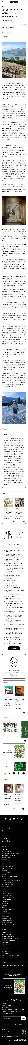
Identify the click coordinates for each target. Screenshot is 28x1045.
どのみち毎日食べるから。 (7, 953)
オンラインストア (21, 1024)
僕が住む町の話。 (5, 903)
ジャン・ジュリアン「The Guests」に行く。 (14, 601)
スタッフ (14, 1024)
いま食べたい (4, 870)
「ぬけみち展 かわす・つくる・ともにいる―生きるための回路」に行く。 (14, 604)
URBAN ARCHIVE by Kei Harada (9, 865)
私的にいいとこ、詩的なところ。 (8, 924)
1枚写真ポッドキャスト (6, 932)
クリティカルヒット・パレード (7, 882)
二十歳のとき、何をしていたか (8, 897)
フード (4, 836)
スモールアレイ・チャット (7, 951)
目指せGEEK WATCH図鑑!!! (7, 920)
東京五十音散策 (5, 916)
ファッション (5, 838)
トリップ (4, 833)
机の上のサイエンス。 (6, 915)
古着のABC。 (4, 905)
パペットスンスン (5, 891)
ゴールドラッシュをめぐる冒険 (8, 884)
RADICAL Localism (6, 861)
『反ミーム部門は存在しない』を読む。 (13, 598)
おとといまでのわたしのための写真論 (9, 876)
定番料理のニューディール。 (7, 909)
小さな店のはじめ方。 (6, 913)
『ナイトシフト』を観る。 (10, 596)
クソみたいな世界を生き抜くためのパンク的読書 (12, 880)
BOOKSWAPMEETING (6, 851)
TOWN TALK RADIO (6, 944)
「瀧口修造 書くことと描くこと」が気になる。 (14, 563)
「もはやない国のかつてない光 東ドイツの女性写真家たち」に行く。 (15, 608)
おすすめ (4, 874)
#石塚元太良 (5, 36)
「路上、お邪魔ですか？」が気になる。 (13, 637)
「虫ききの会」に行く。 (10, 583)
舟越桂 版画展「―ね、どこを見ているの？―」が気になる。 (15, 560)
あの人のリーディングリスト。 (7, 868)
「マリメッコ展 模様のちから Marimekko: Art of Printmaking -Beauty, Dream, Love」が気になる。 (15, 633)
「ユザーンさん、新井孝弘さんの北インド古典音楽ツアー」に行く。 (15, 568)
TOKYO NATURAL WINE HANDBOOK (10, 969)
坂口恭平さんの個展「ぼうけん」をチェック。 (14, 594)
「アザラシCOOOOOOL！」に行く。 (13, 585)
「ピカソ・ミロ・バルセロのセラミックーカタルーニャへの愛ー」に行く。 (14, 640)
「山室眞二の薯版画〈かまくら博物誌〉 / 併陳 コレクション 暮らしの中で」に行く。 (15, 629)
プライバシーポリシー (14, 1011)
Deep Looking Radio (6, 934)
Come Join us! (7, 1024)
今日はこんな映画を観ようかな (8, 899)
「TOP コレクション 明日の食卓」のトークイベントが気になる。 (15, 621)
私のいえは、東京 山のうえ (7, 922)
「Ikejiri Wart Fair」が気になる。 (12, 548)
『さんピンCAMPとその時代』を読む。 (13, 587)
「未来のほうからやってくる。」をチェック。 (14, 643)
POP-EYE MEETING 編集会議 (8, 940)
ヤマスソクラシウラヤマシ (7, 893)
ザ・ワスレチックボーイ (6, 888)
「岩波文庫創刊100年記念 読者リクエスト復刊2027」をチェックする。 (15, 612)
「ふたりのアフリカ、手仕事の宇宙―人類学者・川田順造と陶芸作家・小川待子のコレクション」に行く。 (14, 617)
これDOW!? (4, 950)
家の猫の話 (4, 911)
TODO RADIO (5, 942)
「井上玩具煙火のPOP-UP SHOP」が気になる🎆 (15, 591)
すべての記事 (6, 828)
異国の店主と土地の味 (6, 918)
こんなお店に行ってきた (7, 886)
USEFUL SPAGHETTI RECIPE (8, 866)
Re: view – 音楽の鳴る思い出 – (8, 863)
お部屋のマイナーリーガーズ (7, 878)
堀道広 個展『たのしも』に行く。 (12, 565)
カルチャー (5, 831)
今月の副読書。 (5, 901)
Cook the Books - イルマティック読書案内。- (11, 853)
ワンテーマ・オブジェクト (7, 895)
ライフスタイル (6, 841)
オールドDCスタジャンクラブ (7, 872)
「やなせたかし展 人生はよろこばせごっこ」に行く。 (15, 625)
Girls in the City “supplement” (9, 855)
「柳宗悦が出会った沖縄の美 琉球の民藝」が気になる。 (15, 572)
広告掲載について (5, 1029)
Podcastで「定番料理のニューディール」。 (10, 938)
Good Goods (5, 859)
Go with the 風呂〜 (6, 857)
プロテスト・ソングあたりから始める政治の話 (11, 955)
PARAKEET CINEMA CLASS (8, 936)
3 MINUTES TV (5, 849)
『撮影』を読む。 (9, 578)
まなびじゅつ (4, 957)
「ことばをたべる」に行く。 (11, 580)
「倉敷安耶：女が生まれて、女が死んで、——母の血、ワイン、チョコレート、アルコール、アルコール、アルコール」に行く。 (14, 556)
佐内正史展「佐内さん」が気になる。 (13, 575)
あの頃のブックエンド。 (6, 948)
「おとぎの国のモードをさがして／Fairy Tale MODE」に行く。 (15, 551)
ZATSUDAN (4, 946)
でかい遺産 (4, 890)
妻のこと (3, 907)
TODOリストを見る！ (14, 648)
